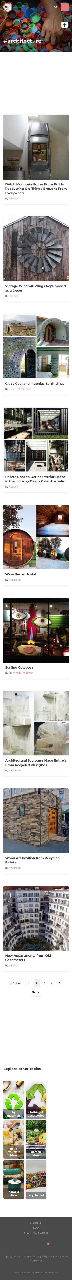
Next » (35, 992)
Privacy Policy (40, 1256)
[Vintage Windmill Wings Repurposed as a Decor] (36, 259)
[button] (55, 7)
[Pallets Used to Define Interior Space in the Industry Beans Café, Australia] (36, 449)
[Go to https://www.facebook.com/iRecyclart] (34, 1244)
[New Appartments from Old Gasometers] (36, 928)
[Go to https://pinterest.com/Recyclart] (27, 1244)
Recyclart (53, 1272)
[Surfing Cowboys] (36, 638)
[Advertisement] (36, 83)
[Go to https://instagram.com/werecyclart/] (41, 1244)
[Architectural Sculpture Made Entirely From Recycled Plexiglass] (36, 733)
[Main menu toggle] (65, 7)
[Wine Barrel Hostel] (36, 544)
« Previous (16, 983)
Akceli (38, 1272)
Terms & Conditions (59, 1256)
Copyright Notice (12, 1256)
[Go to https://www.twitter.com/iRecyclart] (48, 1244)
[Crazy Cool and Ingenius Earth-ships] (36, 354)
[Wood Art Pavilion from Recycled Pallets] (36, 831)
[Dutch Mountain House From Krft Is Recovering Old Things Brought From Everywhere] (36, 159)
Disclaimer (27, 1256)
